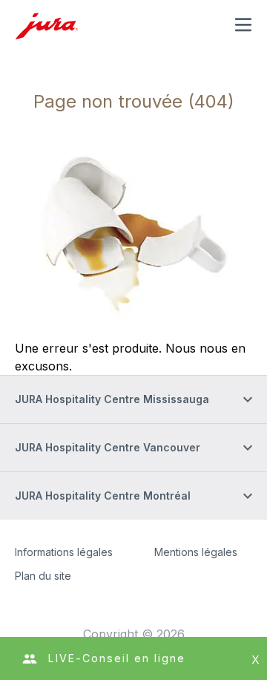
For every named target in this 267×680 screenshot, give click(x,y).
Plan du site (43, 575)
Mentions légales (195, 552)
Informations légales (64, 552)
